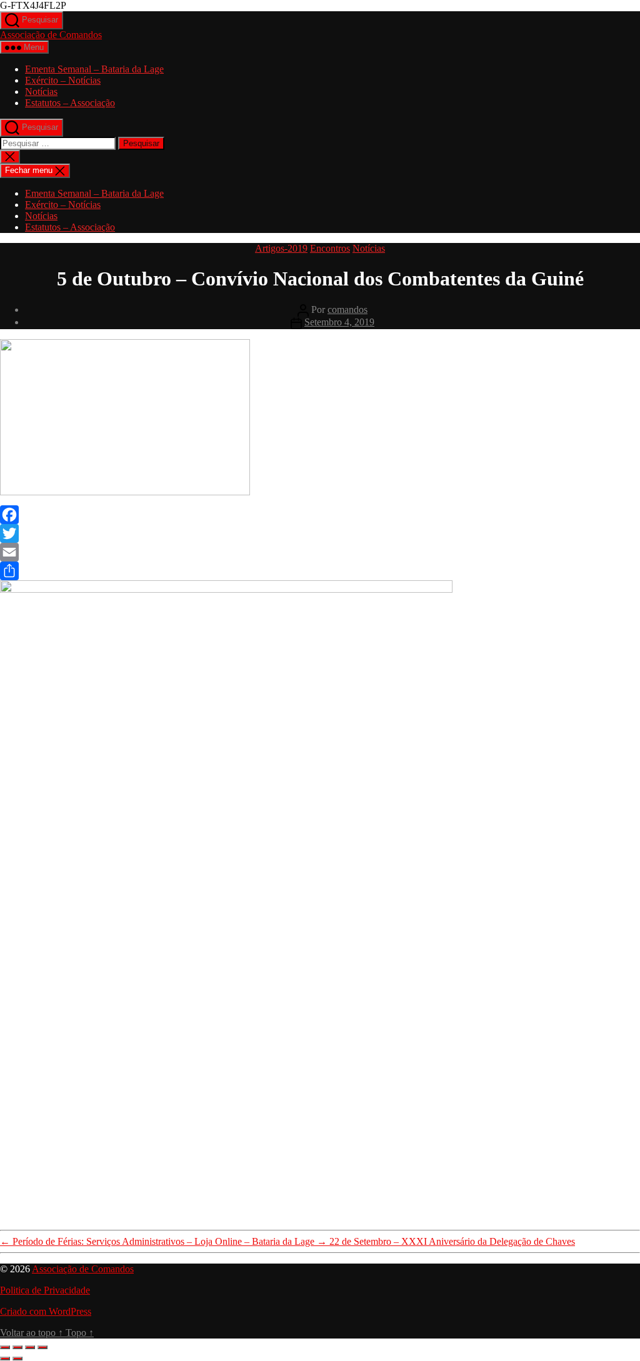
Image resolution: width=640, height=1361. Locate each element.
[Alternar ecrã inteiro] (17, 1347)
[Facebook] (320, 514)
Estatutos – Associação (70, 102)
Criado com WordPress (45, 1311)
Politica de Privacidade (45, 1290)
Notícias (41, 91)
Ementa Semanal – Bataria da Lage (94, 69)
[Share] (320, 571)
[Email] (320, 552)
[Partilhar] (30, 1347)
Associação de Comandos (51, 34)
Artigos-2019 (281, 248)
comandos (348, 309)
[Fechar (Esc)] (43, 1347)
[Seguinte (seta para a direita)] (17, 1358)
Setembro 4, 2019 (339, 322)
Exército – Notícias (63, 80)
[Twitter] (320, 533)
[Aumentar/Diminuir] (5, 1347)
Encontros (330, 248)
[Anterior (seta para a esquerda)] (5, 1358)
